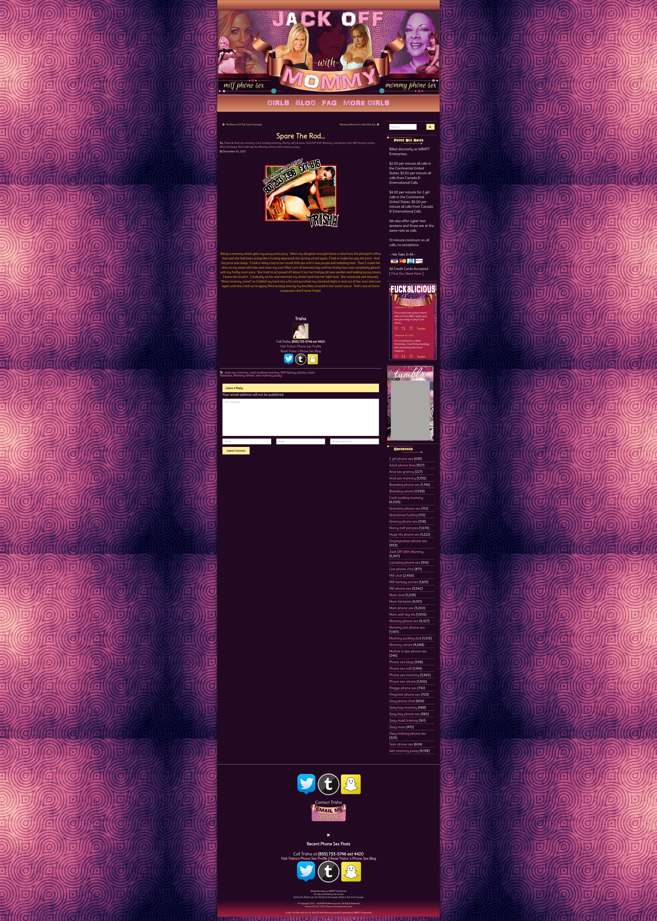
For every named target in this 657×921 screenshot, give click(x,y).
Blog (306, 102)
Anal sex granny (401, 471)
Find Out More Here (406, 273)
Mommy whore (267, 146)
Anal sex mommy (244, 142)
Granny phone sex (403, 521)
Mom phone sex (401, 608)
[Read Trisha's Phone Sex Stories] (328, 834)
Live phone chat (342, 142)
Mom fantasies (228, 146)
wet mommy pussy (269, 375)
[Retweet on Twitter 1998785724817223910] (404, 356)
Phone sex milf (400, 668)
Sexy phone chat (402, 701)
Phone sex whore (402, 681)
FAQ (329, 102)
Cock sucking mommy (268, 142)
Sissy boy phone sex (404, 714)
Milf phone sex (400, 588)
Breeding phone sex (404, 484)
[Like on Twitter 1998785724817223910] (412, 356)
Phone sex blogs (401, 662)
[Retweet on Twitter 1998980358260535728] (404, 328)
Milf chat (395, 575)
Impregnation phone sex (408, 541)
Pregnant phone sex (404, 694)
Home (308, 906)
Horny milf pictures (293, 142)
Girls (278, 102)
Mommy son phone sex (407, 627)
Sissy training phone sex (407, 733)
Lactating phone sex (404, 562)
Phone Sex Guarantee (336, 906)
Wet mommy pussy (288, 146)
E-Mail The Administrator (297, 912)
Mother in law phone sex (408, 651)
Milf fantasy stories (364, 142)
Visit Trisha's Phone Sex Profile (300, 346)
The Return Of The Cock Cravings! (244, 124)
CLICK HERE (328, 817)
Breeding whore (401, 491)
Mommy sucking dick (405, 638)
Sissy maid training (403, 720)
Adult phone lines (402, 465)
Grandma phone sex (405, 508)
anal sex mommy (236, 372)
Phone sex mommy (404, 675)
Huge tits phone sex (404, 534)
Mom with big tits (247, 146)
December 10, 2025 (404, 335)
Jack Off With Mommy (319, 142)
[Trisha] (301, 330)
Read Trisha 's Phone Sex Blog (301, 351)
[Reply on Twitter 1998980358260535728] (397, 328)
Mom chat (397, 595)
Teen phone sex (401, 744)
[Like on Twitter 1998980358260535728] (412, 328)
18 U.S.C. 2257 (318, 906)
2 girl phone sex (401, 458)
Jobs (350, 906)
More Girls (366, 102)
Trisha (227, 142)
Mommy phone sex (403, 621)
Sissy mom (397, 727)
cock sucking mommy (264, 372)
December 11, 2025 (404, 307)
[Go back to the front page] (328, 52)
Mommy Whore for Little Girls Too (358, 124)
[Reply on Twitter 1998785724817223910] (397, 356)
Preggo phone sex (403, 688)
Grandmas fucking (403, 515)
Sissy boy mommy (403, 707)
